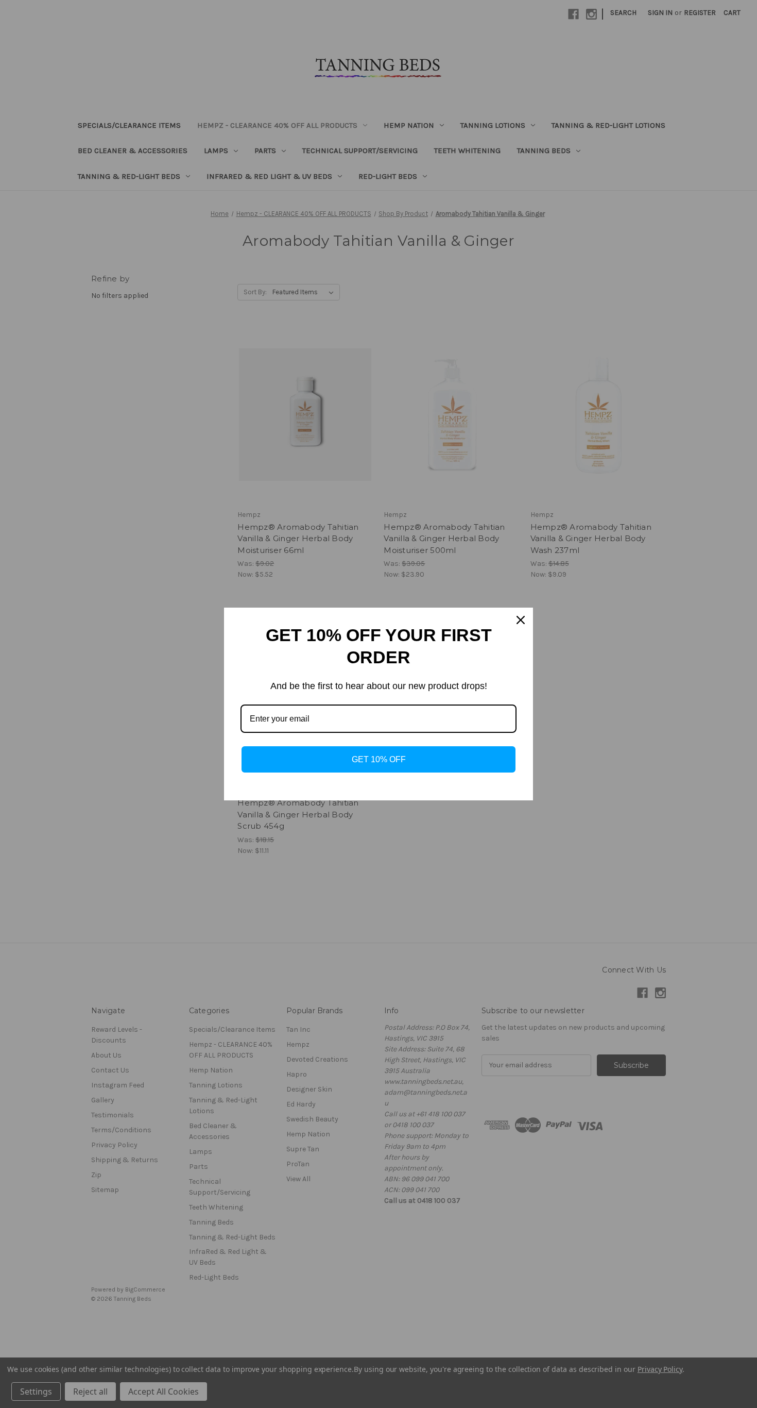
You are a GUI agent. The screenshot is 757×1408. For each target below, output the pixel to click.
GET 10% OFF (379, 759)
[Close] (520, 620)
